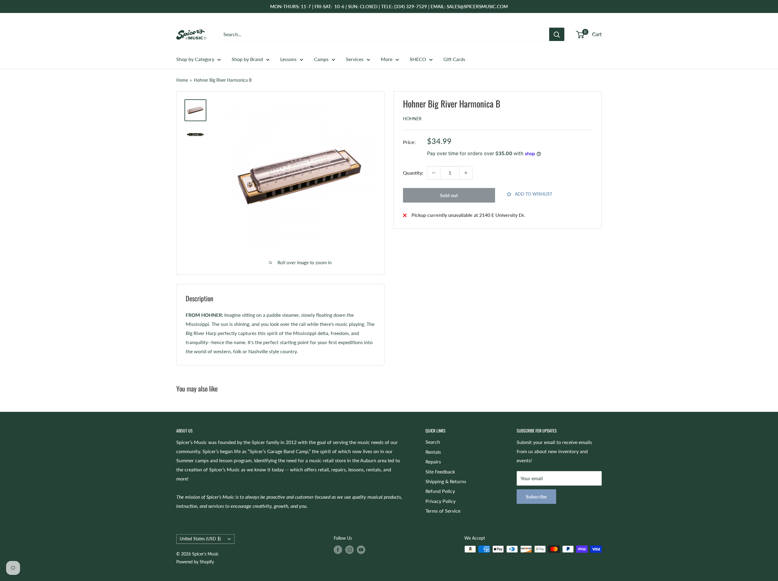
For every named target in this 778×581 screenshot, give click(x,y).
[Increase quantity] (466, 172)
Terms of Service (442, 511)
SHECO (418, 59)
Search (432, 442)
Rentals (433, 452)
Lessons (288, 59)
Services (354, 59)
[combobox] (384, 34)
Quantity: (413, 173)
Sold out (449, 195)
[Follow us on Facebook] (338, 549)
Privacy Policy (440, 501)
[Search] (556, 34)
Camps (321, 59)
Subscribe (536, 496)
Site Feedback (440, 471)
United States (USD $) (200, 538)
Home (182, 80)
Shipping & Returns (445, 481)
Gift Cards (454, 59)
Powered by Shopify (195, 561)
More (386, 59)
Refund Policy (440, 491)
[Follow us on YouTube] (361, 549)
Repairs (433, 461)
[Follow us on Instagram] (349, 549)
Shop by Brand (247, 59)
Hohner (412, 118)
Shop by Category (195, 59)
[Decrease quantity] (433, 172)
